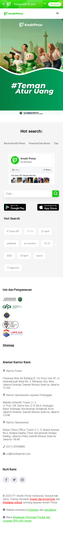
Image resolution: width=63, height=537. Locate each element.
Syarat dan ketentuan (42, 499)
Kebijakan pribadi (18, 502)
